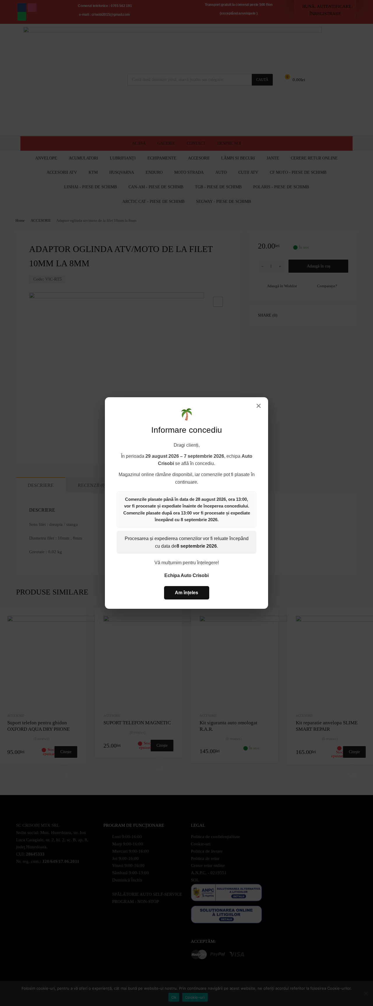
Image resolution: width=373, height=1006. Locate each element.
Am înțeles (186, 592)
